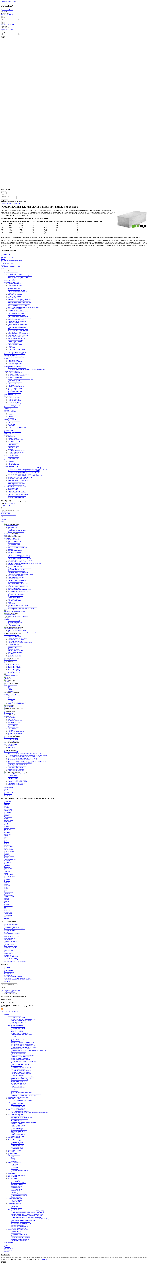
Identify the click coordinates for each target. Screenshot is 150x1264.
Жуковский (7, 829)
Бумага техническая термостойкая (18, 586)
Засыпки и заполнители (15, 550)
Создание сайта (13, 1011)
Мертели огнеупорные (14, 539)
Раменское (7, 885)
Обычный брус (12, 719)
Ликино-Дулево (9, 856)
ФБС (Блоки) (11, 653)
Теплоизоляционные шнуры (16, 594)
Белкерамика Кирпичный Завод (10, 266)
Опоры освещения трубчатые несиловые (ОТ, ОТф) (23, 758)
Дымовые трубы (12, 775)
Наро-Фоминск (8, 868)
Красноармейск (8, 846)
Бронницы (7, 804)
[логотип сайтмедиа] (2, 1010)
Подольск (7, 879)
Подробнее (44, 1259)
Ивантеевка (7, 834)
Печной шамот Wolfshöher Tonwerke (15, 486)
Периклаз (10, 549)
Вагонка (10, 730)
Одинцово (7, 871)
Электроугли (8, 915)
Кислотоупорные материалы (16, 571)
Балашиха (7, 803)
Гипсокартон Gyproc (14, 666)
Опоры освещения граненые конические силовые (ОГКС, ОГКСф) (27, 755)
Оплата (6, 969)
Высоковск (7, 812)
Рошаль (6, 888)
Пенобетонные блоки (10, 355)
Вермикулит (11, 603)
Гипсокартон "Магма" (14, 664)
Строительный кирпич (14, 625)
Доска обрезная (12, 725)
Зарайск (6, 831)
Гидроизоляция (8, 433)
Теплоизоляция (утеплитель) (12, 432)
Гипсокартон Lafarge (14, 672)
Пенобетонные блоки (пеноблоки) (18, 616)
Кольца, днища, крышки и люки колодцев (20, 642)
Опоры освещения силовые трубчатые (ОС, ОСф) (22, 759)
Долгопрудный (8, 820)
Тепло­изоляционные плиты (16, 575)
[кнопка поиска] (17, 510)
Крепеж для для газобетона (16, 532)
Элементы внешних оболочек (16, 783)
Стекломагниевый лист (11, 407)
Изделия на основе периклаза (16, 569)
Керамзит (10, 691)
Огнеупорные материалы (11, 282)
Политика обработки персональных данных (17, 978)
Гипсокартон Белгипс (14, 667)
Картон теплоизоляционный (16, 593)
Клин (5, 840)
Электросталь (8, 913)
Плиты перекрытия (13, 649)
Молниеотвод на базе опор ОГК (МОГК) (20, 763)
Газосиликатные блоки (11, 272)
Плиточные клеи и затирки (16, 703)
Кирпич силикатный (14, 621)
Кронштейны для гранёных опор (17, 766)
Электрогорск (8, 912)
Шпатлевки (11, 700)
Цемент (10, 697)
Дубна (6, 824)
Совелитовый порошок (14, 597)
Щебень (10, 689)
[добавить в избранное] (3, 23)
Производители (10, 1)
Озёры (6, 873)
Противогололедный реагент (12, 366)
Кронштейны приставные (15, 767)
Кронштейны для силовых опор (17, 764)
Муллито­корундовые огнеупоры (17, 561)
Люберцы (7, 863)
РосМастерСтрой (6, 254)
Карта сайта (7, 981)
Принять (3, 1262)
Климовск (7, 839)
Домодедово (7, 821)
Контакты (7, 795)
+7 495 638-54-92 (16, 990)
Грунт (9, 686)
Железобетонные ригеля (15, 641)
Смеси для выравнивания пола (17, 702)
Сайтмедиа (4, 1011)
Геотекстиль (11, 747)
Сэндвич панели (9, 410)
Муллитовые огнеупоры (15, 564)
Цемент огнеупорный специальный (18, 547)
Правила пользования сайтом (13, 976)
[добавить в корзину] (1, 21)
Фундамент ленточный (14, 655)
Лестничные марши (13, 644)
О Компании (8, 794)
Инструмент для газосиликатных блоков (20, 529)
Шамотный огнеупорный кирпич (18, 580)
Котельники (7, 845)
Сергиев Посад (8, 892)
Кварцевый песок (13, 599)
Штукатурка (11, 699)
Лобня (6, 857)
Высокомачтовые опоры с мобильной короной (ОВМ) (24, 756)
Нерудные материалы (10, 411)
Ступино (6, 898)
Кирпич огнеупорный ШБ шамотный (19, 557)
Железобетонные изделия (11, 371)
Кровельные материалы (11, 455)
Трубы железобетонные (15, 652)
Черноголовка (8, 906)
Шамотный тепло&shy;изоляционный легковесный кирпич (25, 563)
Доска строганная (13, 724)
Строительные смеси (14, 695)
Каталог (3, 516)
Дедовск (6, 815)
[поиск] (1, 508)
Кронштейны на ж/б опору (16, 770)
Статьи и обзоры (9, 972)
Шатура (6, 909)
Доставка (7, 790)
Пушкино (7, 882)
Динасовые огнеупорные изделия (18, 572)
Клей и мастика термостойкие (17, 577)
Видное (6, 807)
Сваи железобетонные (14, 656)
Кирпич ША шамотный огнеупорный (19, 555)
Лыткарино (7, 862)
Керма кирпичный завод (8, 263)
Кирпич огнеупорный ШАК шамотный (19, 558)
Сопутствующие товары (15, 600)
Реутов (6, 887)
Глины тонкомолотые (14, 588)
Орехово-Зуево (8, 874)
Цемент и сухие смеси (10, 419)
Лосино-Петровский (10, 859)
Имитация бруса (12, 734)
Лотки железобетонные (15, 646)
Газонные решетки (13, 749)
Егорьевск (7, 826)
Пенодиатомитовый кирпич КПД (18, 583)
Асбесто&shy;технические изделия (18, 605)
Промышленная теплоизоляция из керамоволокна (22, 607)
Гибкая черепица (13, 741)
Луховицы (7, 860)
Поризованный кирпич (14, 624)
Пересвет (7, 878)
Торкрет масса (12, 554)
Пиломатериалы (9, 435)
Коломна (6, 842)
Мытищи (7, 867)
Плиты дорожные (13, 647)
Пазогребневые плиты (10, 394)
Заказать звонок (5, 513)
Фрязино (6, 901)
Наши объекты (8, 792)
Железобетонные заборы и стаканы (18, 638)
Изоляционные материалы (15, 784)
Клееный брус (12, 717)
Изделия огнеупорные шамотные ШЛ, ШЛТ (21, 608)
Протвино (7, 881)
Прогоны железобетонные (15, 650)
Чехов (6, 907)
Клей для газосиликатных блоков (17, 530)
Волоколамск (8, 809)
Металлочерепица (13, 739)
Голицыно (7, 814)
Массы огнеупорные (14, 544)
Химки (6, 902)
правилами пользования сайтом (11, 203)
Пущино (6, 884)
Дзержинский (8, 817)
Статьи (6, 789)
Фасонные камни (13, 777)
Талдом (6, 899)
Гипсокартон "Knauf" (14, 671)
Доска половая (12, 728)
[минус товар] (1, 34)
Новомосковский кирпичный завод (11, 260)
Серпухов (7, 893)
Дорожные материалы (10, 460)
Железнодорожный (9, 828)
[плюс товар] (19, 34)
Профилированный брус (15, 720)
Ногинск (6, 870)
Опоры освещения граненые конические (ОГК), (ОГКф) (24, 753)
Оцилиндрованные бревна (15, 733)
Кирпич (6, 358)
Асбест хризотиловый (14, 552)
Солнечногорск (8, 895)
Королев (6, 843)
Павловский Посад (9, 876)
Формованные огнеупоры (15, 582)
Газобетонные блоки (10, 280)
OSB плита (7, 408)
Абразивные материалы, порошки (18, 585)
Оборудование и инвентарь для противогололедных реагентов (26, 632)
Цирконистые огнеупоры (15, 596)
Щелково (7, 910)
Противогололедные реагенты (17, 630)
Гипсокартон (8, 396)
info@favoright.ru (10, 503)
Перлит (10, 602)
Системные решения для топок (17, 780)
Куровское (7, 854)
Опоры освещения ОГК (11, 466)
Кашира (6, 837)
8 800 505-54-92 (5, 505)
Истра (6, 835)
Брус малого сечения (14, 722)
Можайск (7, 865)
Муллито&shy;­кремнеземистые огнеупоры (20, 560)
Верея (6, 806)
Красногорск (8, 848)
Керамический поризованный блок (14, 354)
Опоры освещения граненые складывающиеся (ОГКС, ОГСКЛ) (26, 761)
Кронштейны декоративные (16, 769)
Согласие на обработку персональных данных (18, 979)
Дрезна (6, 823)
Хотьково (7, 904)
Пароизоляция (8, 430)
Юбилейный (8, 917)
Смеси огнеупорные (14, 543)
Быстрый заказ (5, 1254)
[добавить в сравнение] (1, 23)
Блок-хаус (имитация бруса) (16, 731)
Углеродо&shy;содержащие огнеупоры (19, 568)
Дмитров (6, 818)
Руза (5, 890)
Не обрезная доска (13, 727)
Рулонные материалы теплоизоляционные (20, 574)
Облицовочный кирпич (15, 622)
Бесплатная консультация (8, 515)
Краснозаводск (8, 849)
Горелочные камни (13, 578)
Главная (3, 1)
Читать (3, 255)
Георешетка (11, 745)
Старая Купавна (9, 896)
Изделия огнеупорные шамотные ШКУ (19, 589)
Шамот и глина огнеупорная (16, 546)
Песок (9, 688)
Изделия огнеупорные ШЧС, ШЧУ (18, 591)
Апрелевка (7, 801)
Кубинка (6, 853)
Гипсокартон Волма (13, 669)
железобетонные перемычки (16, 639)
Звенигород (7, 832)
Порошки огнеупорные (15, 541)
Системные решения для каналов (17, 781)
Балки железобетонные (14, 636)
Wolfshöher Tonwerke (7, 257)
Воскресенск (8, 810)
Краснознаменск (9, 851)
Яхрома (6, 918)
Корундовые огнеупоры (15, 566)
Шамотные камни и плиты (16, 778)
